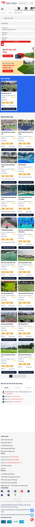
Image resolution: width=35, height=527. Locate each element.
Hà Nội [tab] (6, 387)
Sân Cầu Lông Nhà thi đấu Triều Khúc (25, 231)
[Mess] (32, 510)
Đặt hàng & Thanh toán (8, 451)
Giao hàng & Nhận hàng (8, 448)
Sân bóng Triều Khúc (7, 293)
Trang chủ (3, 12)
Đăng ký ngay (7, 55)
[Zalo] (32, 515)
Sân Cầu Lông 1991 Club (8, 262)
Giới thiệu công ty (6, 465)
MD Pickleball (22, 164)
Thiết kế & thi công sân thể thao (10, 477)
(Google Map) (9, 393)
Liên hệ (3, 468)
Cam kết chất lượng (6, 445)
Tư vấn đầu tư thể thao (7, 474)
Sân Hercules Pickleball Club (8, 165)
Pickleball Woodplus (7, 230)
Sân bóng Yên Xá (6, 93)
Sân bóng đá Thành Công (25, 293)
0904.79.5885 (15, 460)
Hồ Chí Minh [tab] (28, 387)
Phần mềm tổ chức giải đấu (9, 482)
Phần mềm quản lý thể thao (9, 480)
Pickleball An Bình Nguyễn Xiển (8, 198)
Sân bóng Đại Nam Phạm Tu (8, 355)
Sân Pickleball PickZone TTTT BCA (25, 198)
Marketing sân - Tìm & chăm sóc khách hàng (14, 485)
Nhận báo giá (7, 71)
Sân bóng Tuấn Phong (24, 354)
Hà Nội (10, 12)
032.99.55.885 (15, 396)
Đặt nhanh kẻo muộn (9, 109)
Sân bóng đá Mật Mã (7, 324)
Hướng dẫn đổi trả (6, 442)
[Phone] (32, 519)
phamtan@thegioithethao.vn (16, 399)
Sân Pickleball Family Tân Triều (25, 133)
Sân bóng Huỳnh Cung (24, 262)
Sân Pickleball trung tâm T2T (8, 133)
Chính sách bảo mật (7, 440)
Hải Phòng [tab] (17, 387)
